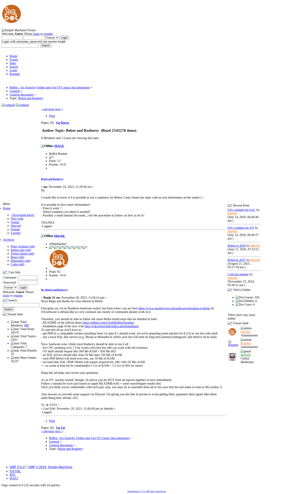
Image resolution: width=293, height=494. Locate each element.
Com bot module (238, 274)
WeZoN (246, 355)
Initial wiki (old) (21, 250)
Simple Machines (60, 467)
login (36, 33)
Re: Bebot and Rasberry (54, 289)
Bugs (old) (17, 257)
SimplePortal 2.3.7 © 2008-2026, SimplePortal (146, 491)
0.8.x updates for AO (241, 227)
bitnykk (59, 236)
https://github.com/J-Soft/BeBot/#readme (108, 322)
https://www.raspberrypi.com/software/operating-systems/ (174, 308)
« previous (47, 109)
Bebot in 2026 (237, 245)
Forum (15, 222)
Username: (10, 277)
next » (59, 109)
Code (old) (17, 264)
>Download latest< (23, 215)
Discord (16, 225)
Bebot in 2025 (237, 260)
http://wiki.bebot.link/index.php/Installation (112, 326)
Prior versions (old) (23, 246)
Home (7, 208)
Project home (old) (22, 253)
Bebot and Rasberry (52, 178)
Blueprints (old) (20, 260)
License (16, 233)
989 (26, 325)
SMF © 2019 (37, 467)
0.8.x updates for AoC (242, 209)
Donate (15, 229)
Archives (8, 239)
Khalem (246, 343)
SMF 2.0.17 (18, 467)
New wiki (17, 218)
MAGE (59, 146)
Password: (9, 282)
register (48, 33)
